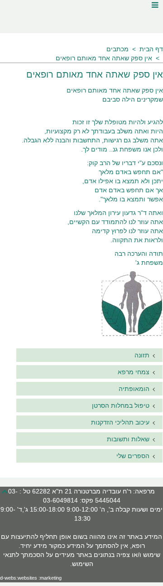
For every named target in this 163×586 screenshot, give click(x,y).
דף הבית (151, 49)
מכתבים (117, 49)
